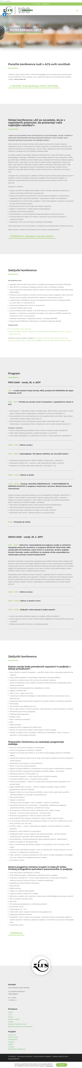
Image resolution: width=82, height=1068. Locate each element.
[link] (41, 977)
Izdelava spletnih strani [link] (60, 1056)
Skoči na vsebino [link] (5, 1)
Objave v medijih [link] (14, 1019)
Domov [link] (10, 1012)
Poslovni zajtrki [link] (13, 1037)
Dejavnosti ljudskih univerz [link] (17, 1024)
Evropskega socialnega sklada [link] (44, 338)
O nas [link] (10, 1014)
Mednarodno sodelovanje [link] (16, 1049)
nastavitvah (49, 1066)
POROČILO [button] (16, 933)
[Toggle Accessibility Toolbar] (4, 14)
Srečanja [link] (11, 1047)
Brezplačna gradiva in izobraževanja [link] (20, 1026)
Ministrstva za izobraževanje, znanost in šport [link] (55, 340)
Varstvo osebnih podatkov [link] (42, 1056)
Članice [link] (10, 1017)
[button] (77, 10)
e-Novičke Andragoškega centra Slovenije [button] (34, 86)
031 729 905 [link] (36, 4)
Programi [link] (11, 1042)
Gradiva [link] (10, 1044)
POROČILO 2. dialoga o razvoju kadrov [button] (32, 236)
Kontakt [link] (10, 1022)
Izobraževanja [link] (13, 1039)
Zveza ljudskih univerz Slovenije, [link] (20, 329)
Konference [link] (12, 1035)
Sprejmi (61, 1065)
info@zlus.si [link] (45, 4)
